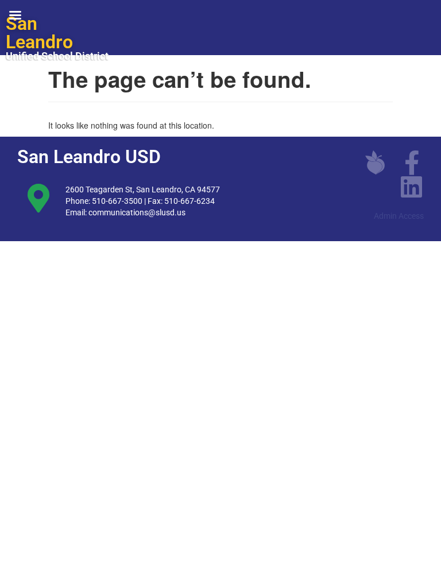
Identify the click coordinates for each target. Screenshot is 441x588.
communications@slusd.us (136, 212)
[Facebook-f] (412, 162)
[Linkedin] (412, 187)
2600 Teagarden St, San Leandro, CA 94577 (142, 189)
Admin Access (399, 215)
